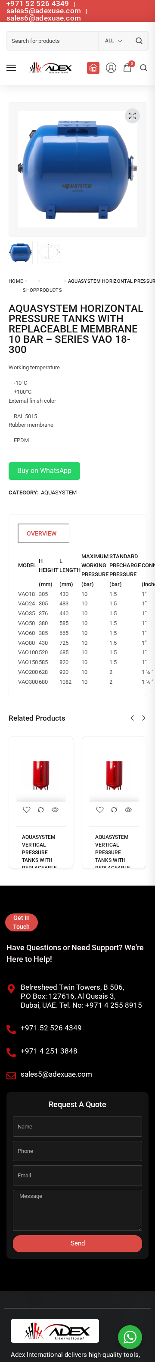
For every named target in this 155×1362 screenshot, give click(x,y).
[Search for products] (139, 41)
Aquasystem (59, 492)
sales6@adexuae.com (43, 18)
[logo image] (49, 67)
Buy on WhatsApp (44, 471)
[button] (132, 718)
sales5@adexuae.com (44, 10)
